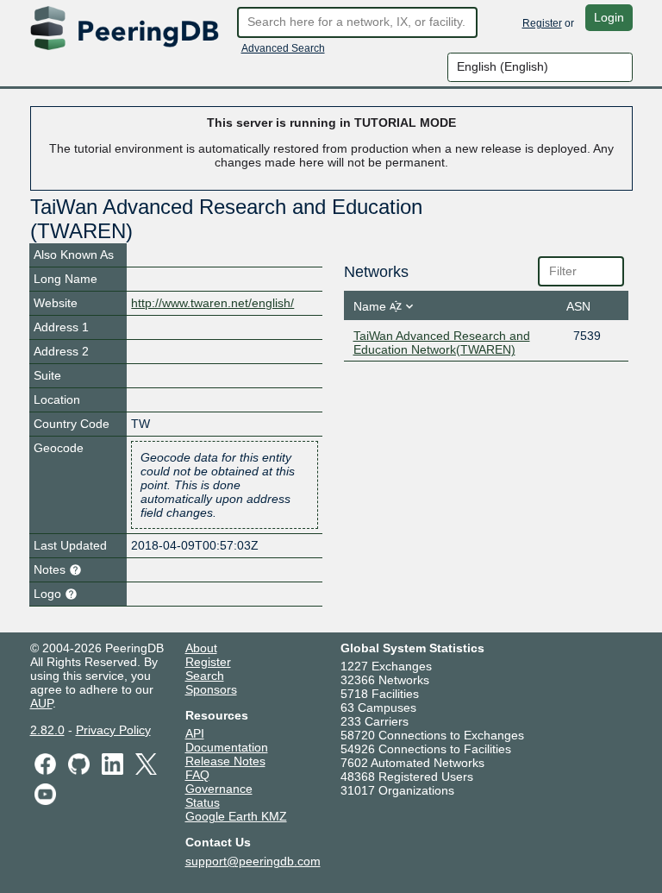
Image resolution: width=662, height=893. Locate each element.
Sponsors (211, 689)
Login (609, 17)
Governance (219, 789)
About (201, 648)
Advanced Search (283, 48)
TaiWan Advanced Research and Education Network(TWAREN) (441, 342)
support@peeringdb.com (253, 861)
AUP (41, 703)
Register (542, 23)
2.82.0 (47, 730)
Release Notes (225, 761)
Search (204, 675)
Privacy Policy (113, 730)
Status (202, 802)
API (194, 733)
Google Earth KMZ (236, 816)
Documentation (226, 747)
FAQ (197, 775)
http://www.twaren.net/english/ (212, 303)
